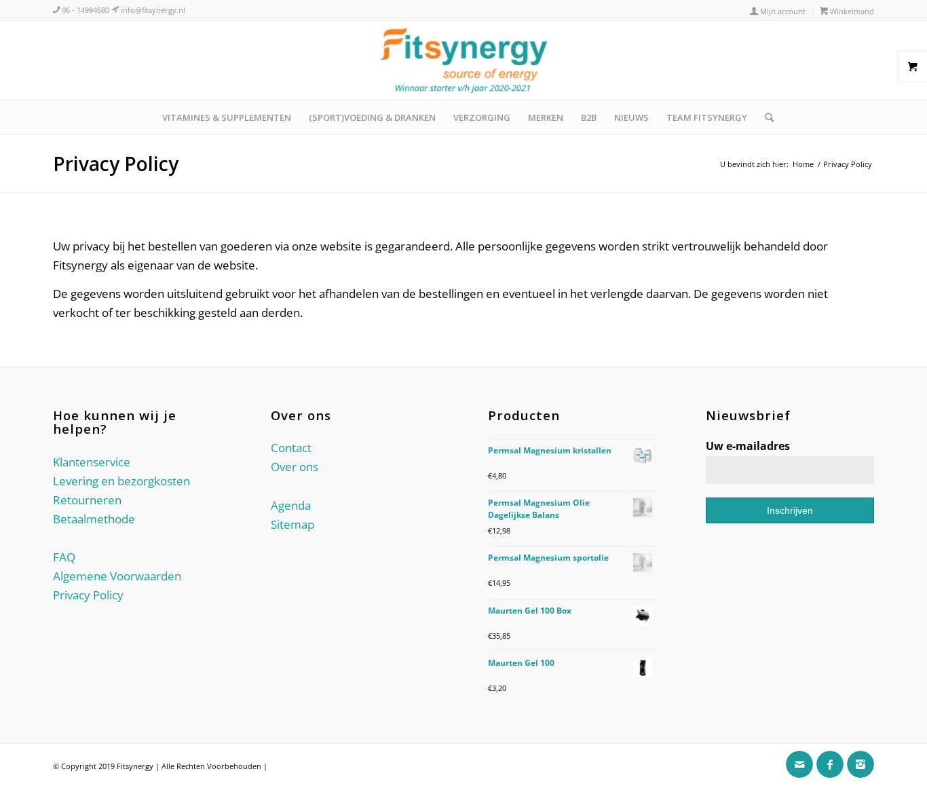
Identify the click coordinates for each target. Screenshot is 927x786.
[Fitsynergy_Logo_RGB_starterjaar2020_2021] (463, 60)
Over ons (294, 466)
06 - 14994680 (84, 10)
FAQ (64, 557)
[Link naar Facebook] (830, 764)
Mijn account (782, 11)
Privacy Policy (115, 163)
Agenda (291, 505)
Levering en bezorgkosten (121, 481)
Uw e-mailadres (748, 445)
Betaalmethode (94, 519)
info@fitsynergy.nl (152, 10)
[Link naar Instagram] (860, 764)
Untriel (281, 766)
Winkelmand (851, 11)
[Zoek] (765, 117)
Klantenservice (91, 462)
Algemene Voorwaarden (117, 576)
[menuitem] (778, 11)
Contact (291, 447)
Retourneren (87, 500)
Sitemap (292, 524)
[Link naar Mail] (799, 764)
